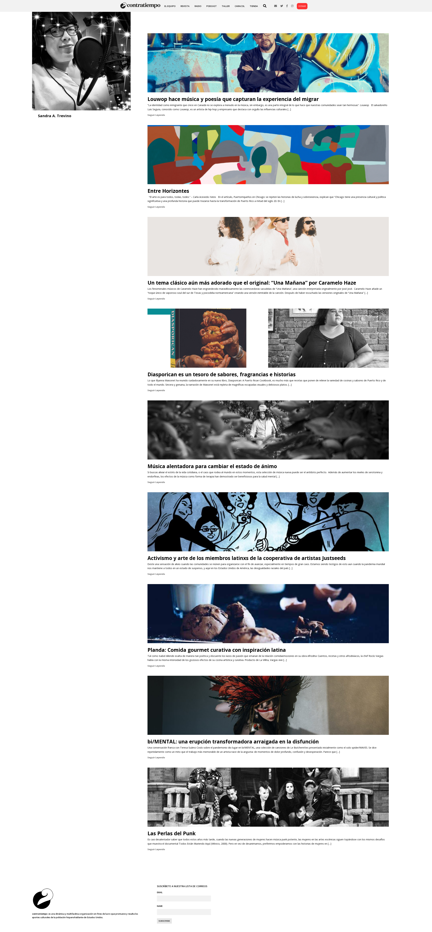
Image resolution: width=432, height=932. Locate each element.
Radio (198, 6)
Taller (226, 6)
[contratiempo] (141, 8)
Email (160, 892)
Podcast (211, 6)
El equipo (170, 6)
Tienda (254, 6)
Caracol (240, 6)
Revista (185, 6)
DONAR (302, 6)
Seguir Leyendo (156, 114)
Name (160, 906)
